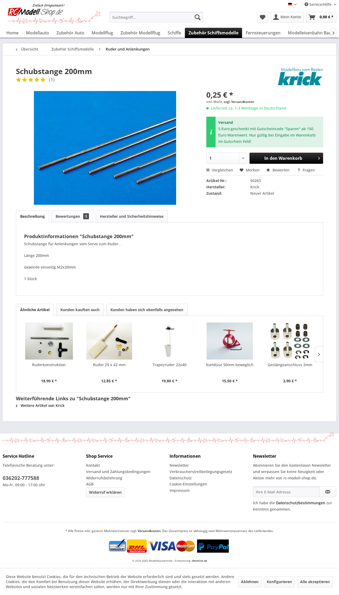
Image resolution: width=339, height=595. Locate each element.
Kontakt (93, 465)
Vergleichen (222, 169)
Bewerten (281, 169)
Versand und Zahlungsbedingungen (118, 471)
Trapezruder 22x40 (169, 364)
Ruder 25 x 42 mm (109, 364)
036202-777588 (21, 478)
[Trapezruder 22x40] (169, 341)
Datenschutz (181, 477)
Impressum (180, 490)
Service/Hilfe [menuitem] (320, 4)
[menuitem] (156, 17)
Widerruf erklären (105, 492)
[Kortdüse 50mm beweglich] (230, 341)
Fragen (308, 169)
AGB (89, 484)
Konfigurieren (279, 581)
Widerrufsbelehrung (104, 477)
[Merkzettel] (262, 17)
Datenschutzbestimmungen (300, 502)
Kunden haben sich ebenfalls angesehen (146, 309)
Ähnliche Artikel (35, 309)
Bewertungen (71, 216)
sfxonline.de (199, 560)
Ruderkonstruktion (49, 364)
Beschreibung (32, 216)
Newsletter (179, 465)
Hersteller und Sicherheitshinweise (131, 216)
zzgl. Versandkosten (239, 101)
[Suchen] (197, 17)
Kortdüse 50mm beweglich (229, 364)
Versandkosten (149, 531)
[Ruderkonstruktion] (49, 341)
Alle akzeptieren (315, 581)
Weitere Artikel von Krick (42, 405)
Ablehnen (249, 581)
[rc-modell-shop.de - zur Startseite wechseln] (54, 14)
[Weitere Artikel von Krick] (300, 76)
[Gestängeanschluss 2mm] (290, 341)
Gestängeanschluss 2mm (290, 364)
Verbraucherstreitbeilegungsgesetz (201, 471)
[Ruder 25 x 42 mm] (109, 341)
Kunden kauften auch (80, 309)
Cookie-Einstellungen (188, 484)
